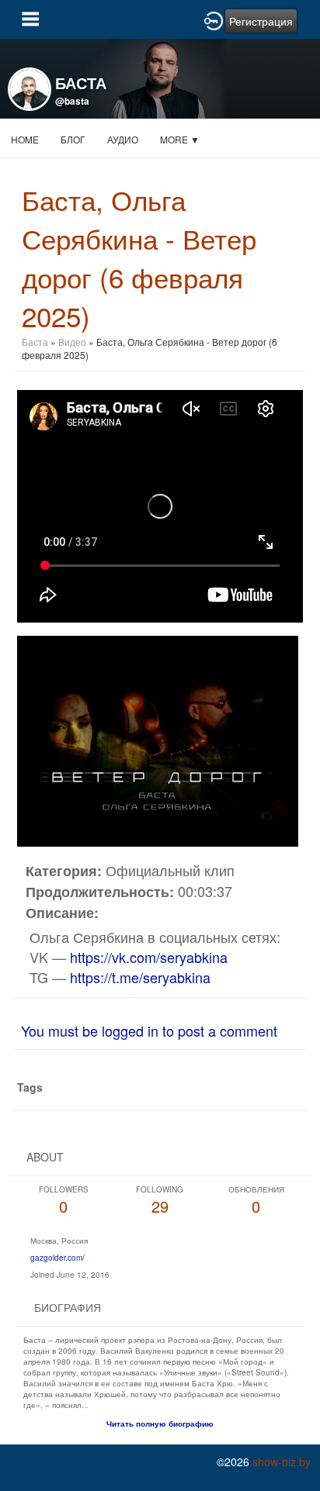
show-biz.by (281, 1461)
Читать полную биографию (160, 1423)
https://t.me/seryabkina (140, 977)
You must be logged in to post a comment (149, 1030)
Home (25, 139)
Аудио (122, 139)
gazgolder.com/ (57, 1257)
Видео (72, 341)
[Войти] (213, 19)
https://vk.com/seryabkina (149, 957)
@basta (72, 101)
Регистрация (261, 21)
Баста (35, 341)
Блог (73, 139)
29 (159, 1200)
